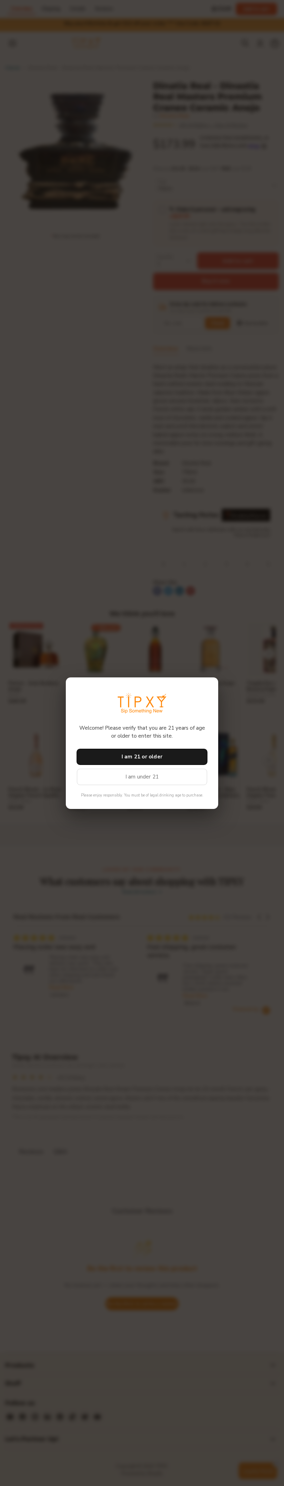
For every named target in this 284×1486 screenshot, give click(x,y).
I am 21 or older (142, 756)
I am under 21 (142, 776)
